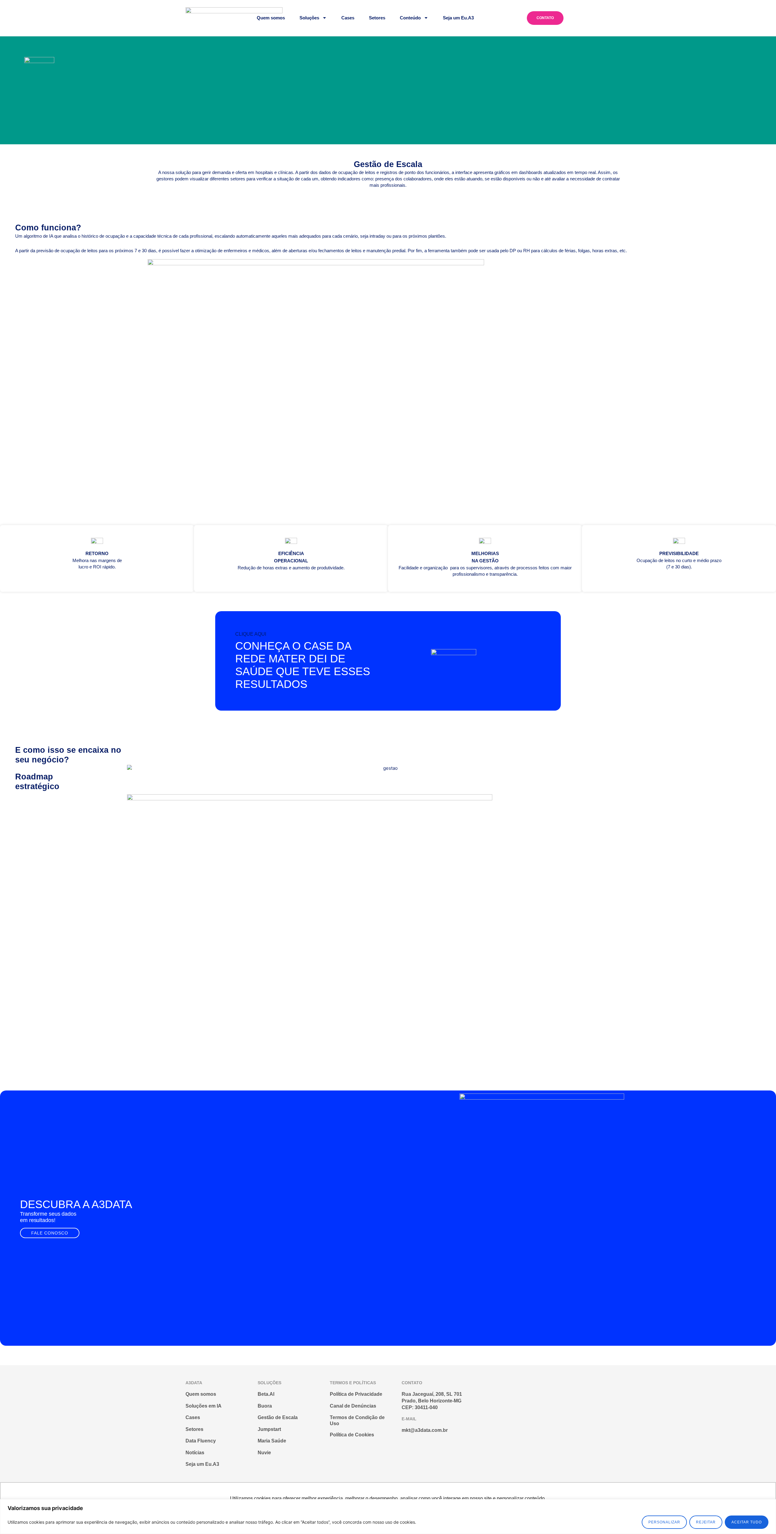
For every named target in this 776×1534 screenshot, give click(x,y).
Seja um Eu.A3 (458, 17)
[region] (388, 1516)
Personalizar (664, 1522)
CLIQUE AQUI (250, 634)
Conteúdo (410, 17)
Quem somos (271, 17)
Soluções (309, 17)
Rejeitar (706, 1522)
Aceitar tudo (746, 1522)
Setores (377, 17)
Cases (347, 17)
